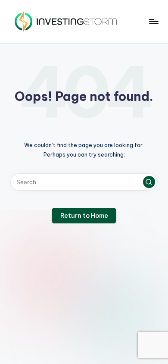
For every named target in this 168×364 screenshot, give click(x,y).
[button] (149, 182)
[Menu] (153, 21)
